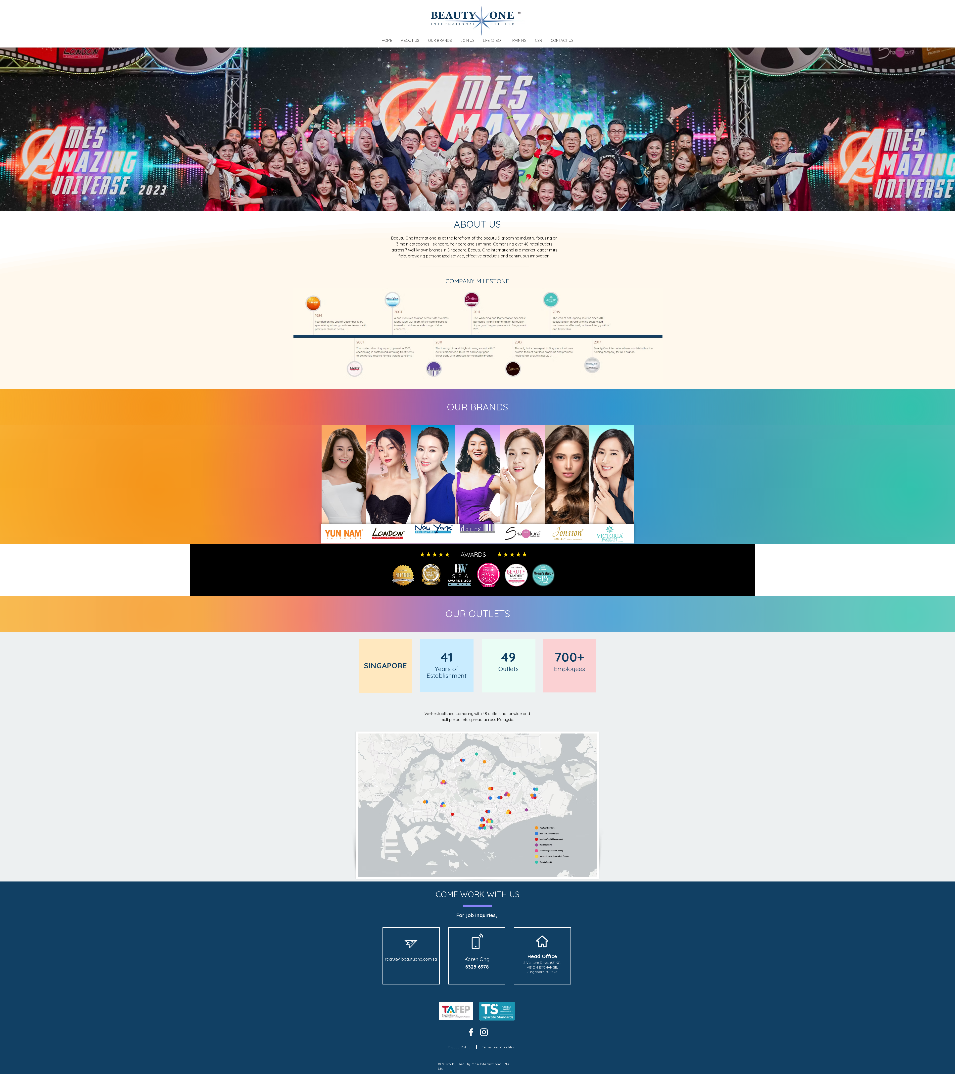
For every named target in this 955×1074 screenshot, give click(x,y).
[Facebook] (471, 1032)
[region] (566, 482)
